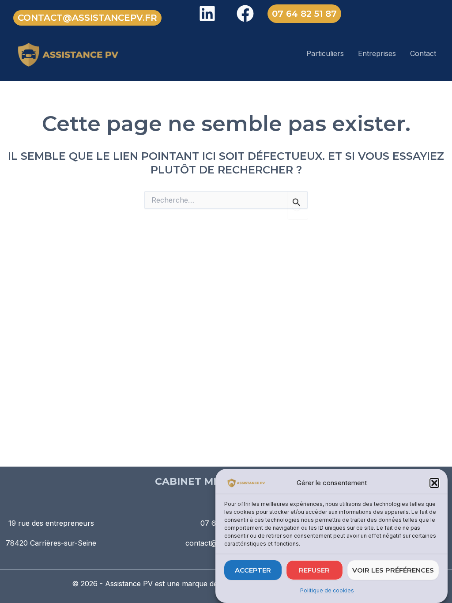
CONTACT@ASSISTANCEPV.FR (87, 17)
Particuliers (325, 53)
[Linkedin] (207, 13)
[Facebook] (245, 13)
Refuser (314, 570)
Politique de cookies (327, 590)
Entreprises (377, 53)
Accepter (253, 570)
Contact (423, 53)
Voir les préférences (393, 570)
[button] (434, 483)
